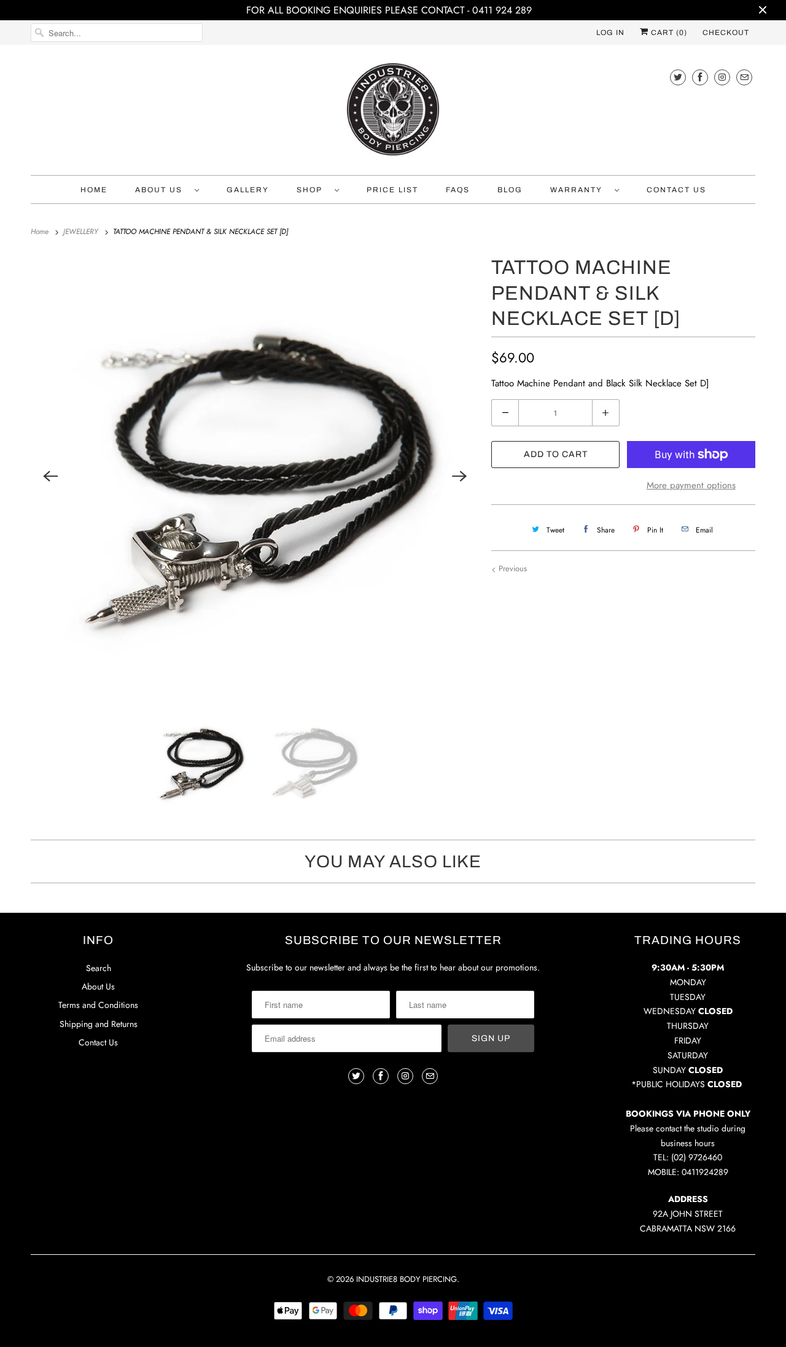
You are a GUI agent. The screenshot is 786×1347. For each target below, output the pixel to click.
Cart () (667, 32)
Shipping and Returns (99, 1024)
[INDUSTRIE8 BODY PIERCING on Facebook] (700, 77)
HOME (93, 189)
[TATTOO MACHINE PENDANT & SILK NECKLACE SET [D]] (255, 476)
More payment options (691, 485)
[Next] (459, 476)
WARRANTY (579, 189)
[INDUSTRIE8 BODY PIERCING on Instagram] (722, 77)
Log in (610, 32)
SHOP (313, 189)
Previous (511, 568)
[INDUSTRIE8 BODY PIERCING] (393, 113)
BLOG (510, 189)
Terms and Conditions (98, 1005)
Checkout (725, 32)
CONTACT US (676, 189)
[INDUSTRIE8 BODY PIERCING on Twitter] (678, 77)
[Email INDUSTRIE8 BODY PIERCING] (744, 77)
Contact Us (98, 1042)
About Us (98, 986)
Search (98, 968)
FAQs (458, 189)
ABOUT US (162, 189)
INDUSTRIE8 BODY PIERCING (406, 1279)
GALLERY (248, 189)
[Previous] (50, 476)
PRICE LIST (392, 189)
